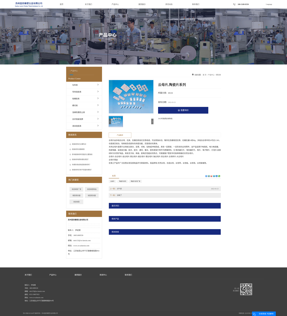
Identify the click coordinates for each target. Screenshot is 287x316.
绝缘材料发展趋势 (78, 149)
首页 (61, 4)
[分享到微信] (219, 176)
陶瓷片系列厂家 (135, 181)
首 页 (204, 75)
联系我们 (195, 4)
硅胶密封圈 (92, 195)
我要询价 (185, 110)
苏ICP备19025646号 (29, 313)
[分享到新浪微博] (211, 176)
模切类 (75, 105)
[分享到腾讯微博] (214, 176)
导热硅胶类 (76, 92)
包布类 (75, 85)
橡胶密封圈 (76, 195)
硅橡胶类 (75, 99)
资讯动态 (169, 4)
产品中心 (115, 4)
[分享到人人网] (217, 176)
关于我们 (88, 4)
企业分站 (247, 313)
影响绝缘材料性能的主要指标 (82, 154)
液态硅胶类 (76, 126)
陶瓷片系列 (122, 181)
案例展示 (142, 4)
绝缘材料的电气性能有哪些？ (82, 170)
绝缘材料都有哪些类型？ (80, 159)
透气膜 (119, 189)
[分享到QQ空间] (209, 176)
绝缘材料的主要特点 (79, 144)
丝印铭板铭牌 (77, 119)
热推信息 (241, 313)
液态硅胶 (76, 202)
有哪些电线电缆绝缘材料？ (81, 164)
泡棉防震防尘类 (78, 112)
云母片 (112, 181)
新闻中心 (103, 275)
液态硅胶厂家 (76, 189)
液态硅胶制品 (92, 189)
